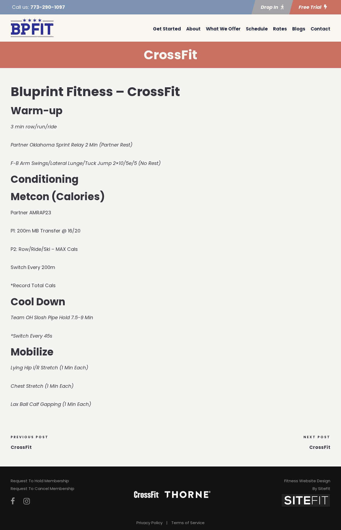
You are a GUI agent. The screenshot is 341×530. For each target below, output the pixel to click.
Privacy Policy (149, 522)
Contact (320, 29)
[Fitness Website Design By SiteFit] (305, 500)
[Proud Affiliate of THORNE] (187, 494)
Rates (280, 29)
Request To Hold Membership (40, 481)
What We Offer (223, 29)
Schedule (257, 29)
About (193, 29)
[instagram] (26, 501)
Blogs (298, 29)
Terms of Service (188, 522)
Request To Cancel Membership (42, 488)
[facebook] (13, 501)
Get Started (167, 29)
